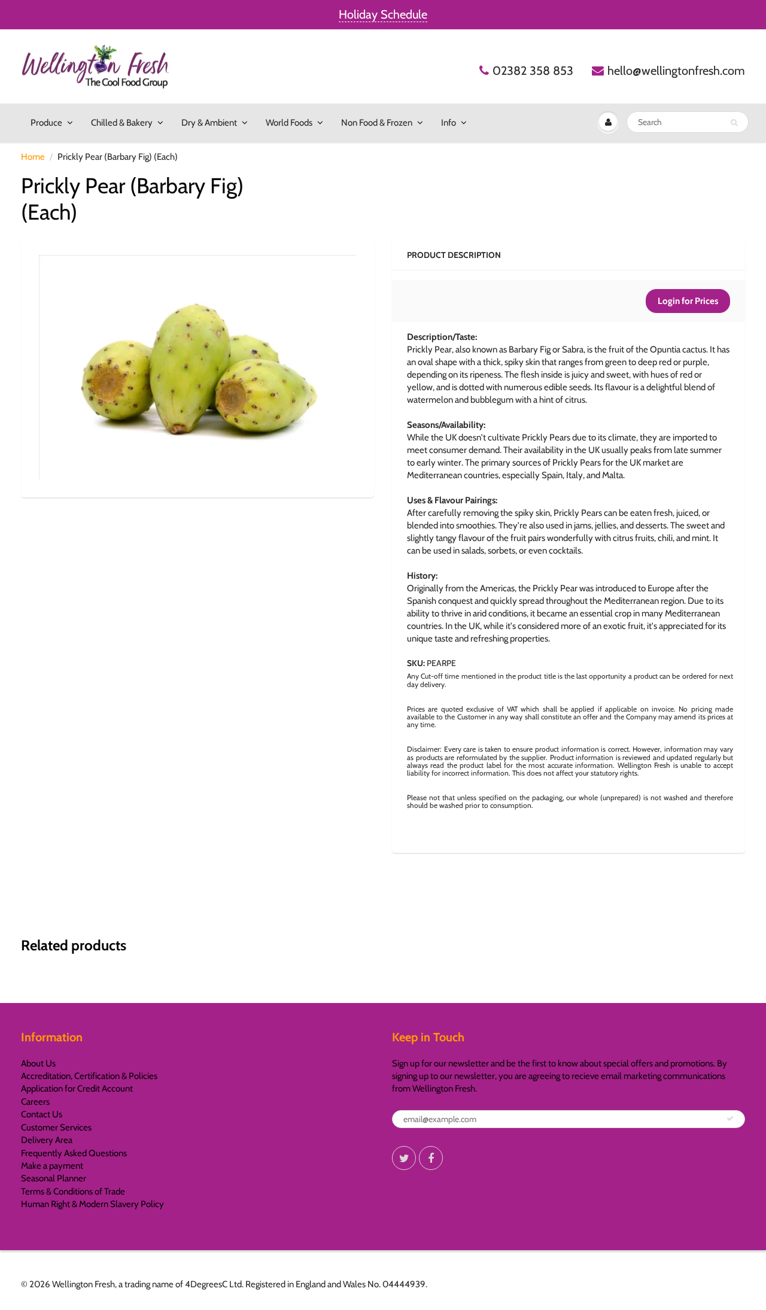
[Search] (734, 122)
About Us (38, 1063)
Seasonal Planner (53, 1178)
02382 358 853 (533, 70)
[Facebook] (431, 1158)
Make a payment (52, 1165)
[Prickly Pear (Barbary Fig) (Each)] (197, 367)
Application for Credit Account (77, 1088)
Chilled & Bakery (122, 122)
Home (33, 156)
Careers (35, 1101)
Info (448, 122)
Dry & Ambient (209, 122)
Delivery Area (46, 1140)
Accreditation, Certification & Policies (89, 1076)
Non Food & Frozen (376, 122)
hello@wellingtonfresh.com (676, 70)
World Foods (289, 122)
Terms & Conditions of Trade (73, 1191)
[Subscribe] (730, 1118)
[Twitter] (404, 1158)
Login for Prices (688, 301)
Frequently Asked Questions (74, 1153)
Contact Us (41, 1114)
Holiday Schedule (383, 14)
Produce (46, 122)
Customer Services (56, 1127)
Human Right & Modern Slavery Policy (92, 1204)
